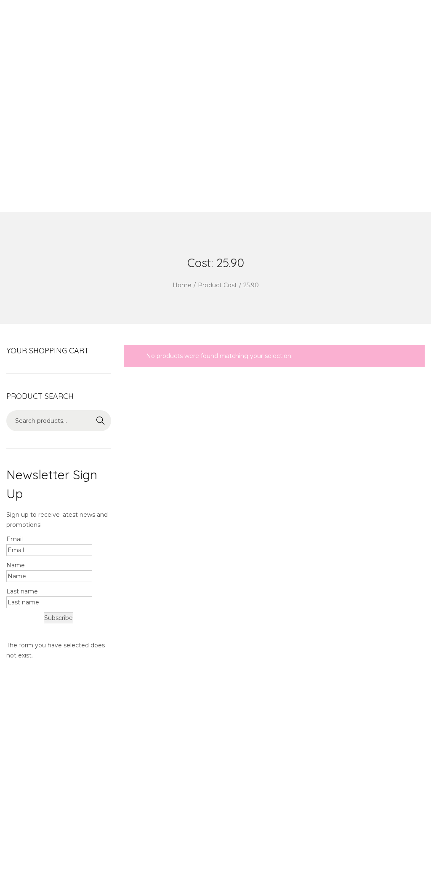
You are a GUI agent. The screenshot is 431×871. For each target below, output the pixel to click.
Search (100, 421)
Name (15, 565)
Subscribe (58, 618)
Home (182, 285)
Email (14, 539)
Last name (22, 591)
